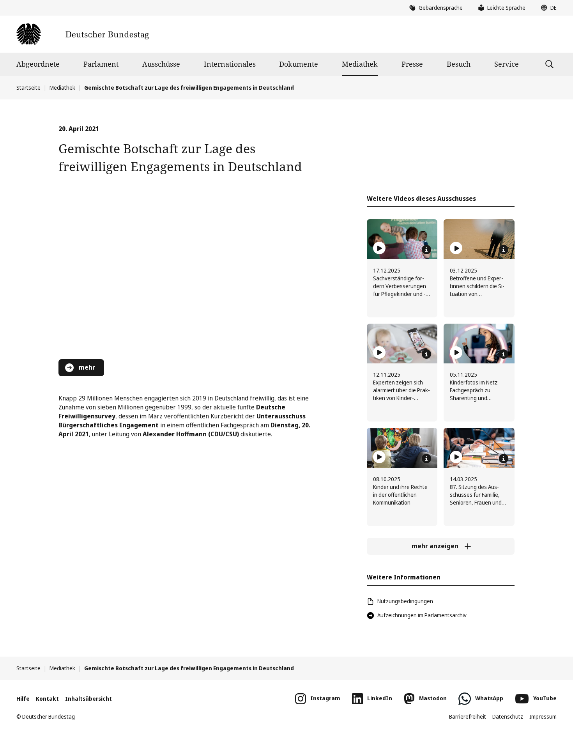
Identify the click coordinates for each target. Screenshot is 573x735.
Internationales (230, 64)
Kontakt (47, 698)
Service (506, 64)
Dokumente (298, 64)
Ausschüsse (161, 64)
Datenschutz (507, 716)
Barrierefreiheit (467, 716)
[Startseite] (82, 34)
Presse (412, 64)
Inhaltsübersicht (88, 698)
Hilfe (23, 698)
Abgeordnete (38, 64)
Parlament (100, 64)
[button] (547, 8)
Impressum (543, 716)
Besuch (458, 64)
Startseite (28, 87)
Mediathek (360, 64)
